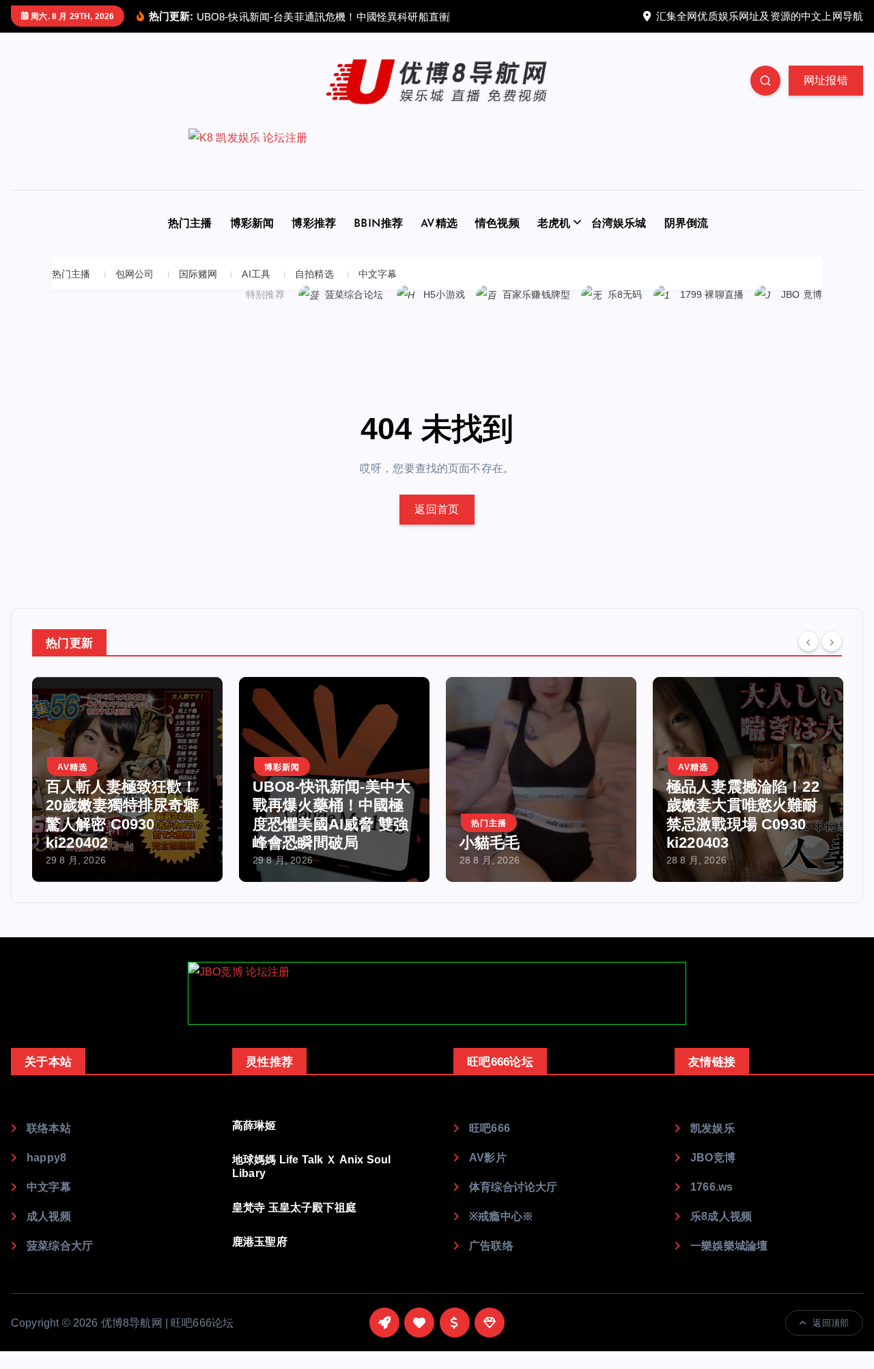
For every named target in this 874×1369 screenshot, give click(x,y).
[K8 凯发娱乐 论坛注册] (437, 159)
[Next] (831, 641)
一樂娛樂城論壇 (728, 1246)
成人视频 (49, 1216)
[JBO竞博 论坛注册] (437, 993)
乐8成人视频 (721, 1216)
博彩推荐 (314, 224)
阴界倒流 (686, 224)
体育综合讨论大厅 (513, 1187)
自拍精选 (314, 273)
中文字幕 (377, 273)
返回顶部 (831, 1323)
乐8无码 (625, 294)
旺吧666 (489, 1128)
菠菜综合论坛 (354, 294)
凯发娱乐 (712, 1128)
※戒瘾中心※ (501, 1216)
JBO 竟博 (801, 294)
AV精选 (439, 224)
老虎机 (553, 224)
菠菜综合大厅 (60, 1246)
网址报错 (826, 80)
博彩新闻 (252, 224)
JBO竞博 (712, 1157)
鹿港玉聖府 (259, 1241)
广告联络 (491, 1246)
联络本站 (49, 1128)
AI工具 (256, 273)
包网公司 (134, 273)
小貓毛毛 (490, 842)
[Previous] (808, 641)
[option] (127, 779)
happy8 (46, 1157)
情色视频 (497, 224)
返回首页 (436, 509)
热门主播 (190, 224)
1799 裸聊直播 (712, 294)
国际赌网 (198, 273)
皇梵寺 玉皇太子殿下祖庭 (294, 1207)
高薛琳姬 (254, 1125)
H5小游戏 (444, 294)
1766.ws (711, 1187)
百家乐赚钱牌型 (536, 294)
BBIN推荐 (378, 224)
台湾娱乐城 (619, 224)
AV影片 (488, 1157)
